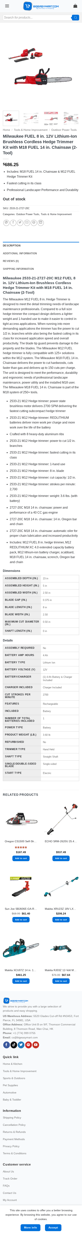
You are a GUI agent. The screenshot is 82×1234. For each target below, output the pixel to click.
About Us (8, 1171)
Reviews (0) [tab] (11, 261)
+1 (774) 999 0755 (24, 1033)
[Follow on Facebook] (6, 1044)
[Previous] (9, 68)
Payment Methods (14, 1139)
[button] (7, 6)
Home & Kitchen (12, 1063)
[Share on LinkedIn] (41, 223)
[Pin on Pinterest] (34, 223)
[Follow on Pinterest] (28, 1044)
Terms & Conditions (14, 1153)
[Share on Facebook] (13, 223)
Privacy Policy (11, 1146)
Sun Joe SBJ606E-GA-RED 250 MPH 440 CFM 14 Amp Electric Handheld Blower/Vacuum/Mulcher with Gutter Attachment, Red (21, 908)
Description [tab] (11, 245)
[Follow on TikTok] (13, 1044)
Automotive (9, 1092)
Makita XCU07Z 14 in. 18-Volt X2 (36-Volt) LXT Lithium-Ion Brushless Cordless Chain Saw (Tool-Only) (21, 970)
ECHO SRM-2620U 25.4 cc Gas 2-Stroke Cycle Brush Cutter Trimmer (61, 841)
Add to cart (21, 858)
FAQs (6, 1185)
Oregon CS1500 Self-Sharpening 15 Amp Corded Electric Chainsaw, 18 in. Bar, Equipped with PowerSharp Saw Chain (21, 841)
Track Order (10, 1178)
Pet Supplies (10, 1085)
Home (6, 129)
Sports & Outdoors (14, 1078)
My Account (10, 1199)
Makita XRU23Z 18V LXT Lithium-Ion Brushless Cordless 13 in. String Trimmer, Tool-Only (61, 908)
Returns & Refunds (14, 1131)
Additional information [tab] (20, 253)
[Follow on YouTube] (35, 1044)
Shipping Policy (12, 1117)
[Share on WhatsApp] (6, 223)
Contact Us (9, 1192)
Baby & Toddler (12, 1099)
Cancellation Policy (14, 1124)
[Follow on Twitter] (21, 1044)
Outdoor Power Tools (64, 129)
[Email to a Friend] (27, 223)
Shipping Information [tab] (18, 268)
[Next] (72, 68)
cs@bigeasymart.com (25, 1037)
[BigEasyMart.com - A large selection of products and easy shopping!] (41, 6)
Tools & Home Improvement (30, 129)
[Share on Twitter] (20, 223)
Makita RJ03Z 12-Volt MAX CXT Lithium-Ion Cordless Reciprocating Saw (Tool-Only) (61, 970)
